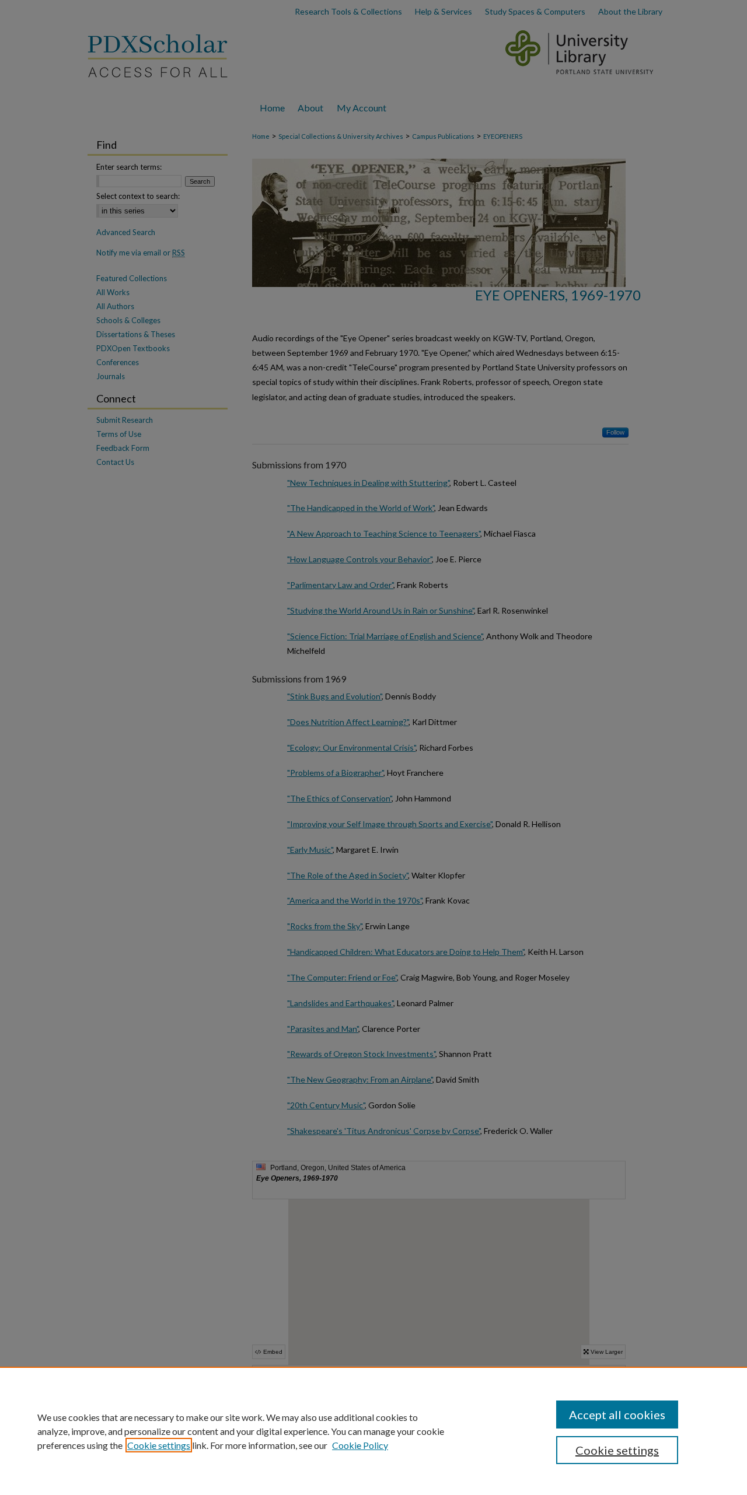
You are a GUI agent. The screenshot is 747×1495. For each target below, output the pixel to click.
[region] (373, 1431)
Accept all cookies (617, 1415)
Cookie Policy (360, 1445)
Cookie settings (158, 1445)
